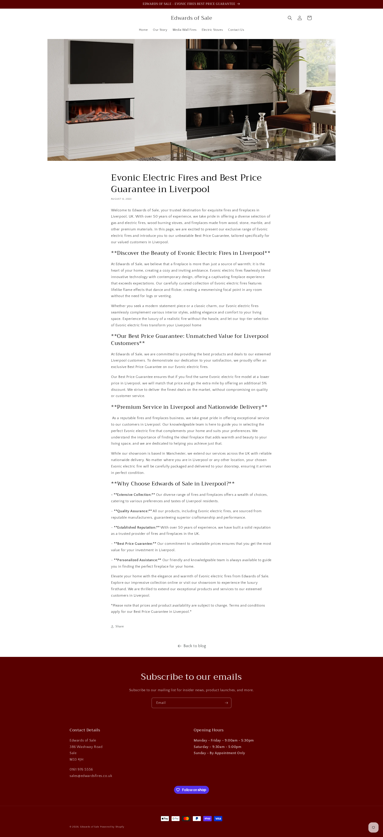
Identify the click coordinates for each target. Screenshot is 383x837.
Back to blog (195, 646)
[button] (290, 18)
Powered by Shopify (112, 826)
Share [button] (119, 626)
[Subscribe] (226, 703)
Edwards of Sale (90, 826)
